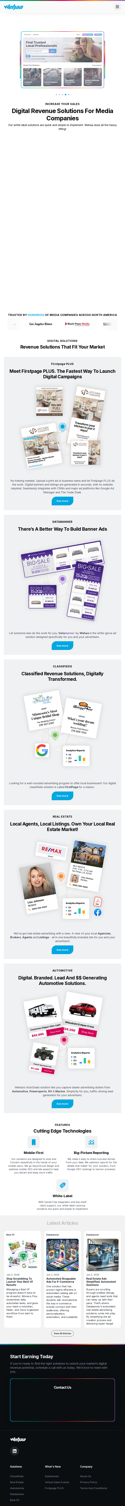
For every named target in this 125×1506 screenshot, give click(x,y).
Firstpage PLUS (54, 1488)
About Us (85, 1476)
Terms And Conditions (93, 1488)
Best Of (14, 1500)
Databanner (17, 1494)
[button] (56, 94)
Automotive (17, 1488)
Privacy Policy (88, 1482)
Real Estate (17, 1482)
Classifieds (17, 1476)
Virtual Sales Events (57, 1482)
